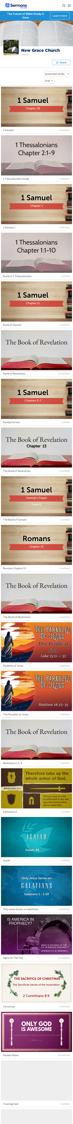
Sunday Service (11, 422)
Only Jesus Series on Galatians (20, 909)
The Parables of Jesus (15, 714)
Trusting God (10, 1104)
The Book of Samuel (14, 519)
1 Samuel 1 (9, 227)
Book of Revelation (14, 373)
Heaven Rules (11, 1055)
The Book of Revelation (17, 471)
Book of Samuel (12, 324)
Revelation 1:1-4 (12, 763)
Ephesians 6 (10, 811)
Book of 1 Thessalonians (17, 276)
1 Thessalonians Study (16, 178)
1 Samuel (8, 130)
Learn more (59, 16)
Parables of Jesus (13, 665)
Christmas (9, 1006)
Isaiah (6, 860)
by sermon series (55, 74)
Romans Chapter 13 (14, 568)
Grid (47, 80)
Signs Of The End (13, 957)
